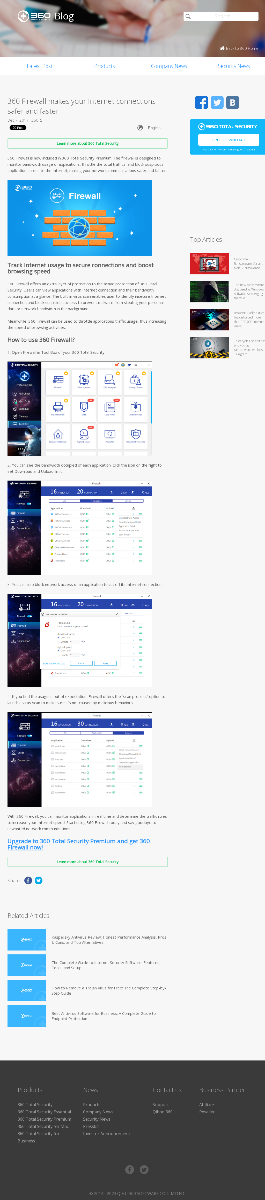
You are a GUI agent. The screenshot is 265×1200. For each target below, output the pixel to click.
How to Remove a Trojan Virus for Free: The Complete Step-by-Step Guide (108, 990)
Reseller (207, 1112)
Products (104, 66)
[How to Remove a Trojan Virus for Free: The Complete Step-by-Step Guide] (27, 990)
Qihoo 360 (163, 1112)
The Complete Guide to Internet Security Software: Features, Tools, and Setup (105, 965)
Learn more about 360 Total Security (88, 143)
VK (232, 102)
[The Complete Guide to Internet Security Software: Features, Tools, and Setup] (27, 965)
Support (161, 1104)
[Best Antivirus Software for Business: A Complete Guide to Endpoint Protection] (27, 1016)
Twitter (217, 102)
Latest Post (40, 66)
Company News (169, 66)
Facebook (201, 102)
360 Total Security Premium (44, 1119)
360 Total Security (35, 1104)
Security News (97, 1119)
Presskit (91, 1126)
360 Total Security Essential (44, 1112)
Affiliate (206, 1104)
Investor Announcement (106, 1133)
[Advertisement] (227, 197)
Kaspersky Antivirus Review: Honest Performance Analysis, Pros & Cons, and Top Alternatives (108, 939)
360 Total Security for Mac (43, 1126)
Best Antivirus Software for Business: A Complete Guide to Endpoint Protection (103, 1016)
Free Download (228, 139)
